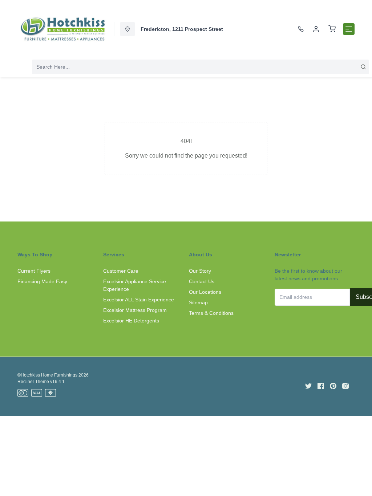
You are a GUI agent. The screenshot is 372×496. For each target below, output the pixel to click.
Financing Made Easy (42, 281)
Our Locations (205, 292)
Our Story (200, 271)
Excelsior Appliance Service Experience (134, 285)
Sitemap (198, 302)
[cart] (332, 29)
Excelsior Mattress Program (135, 310)
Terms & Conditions (211, 313)
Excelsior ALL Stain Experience (138, 299)
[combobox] (200, 67)
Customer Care (120, 271)
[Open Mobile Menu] (349, 29)
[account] (316, 29)
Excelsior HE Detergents (131, 321)
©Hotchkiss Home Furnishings (47, 375)
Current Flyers (33, 271)
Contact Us (201, 281)
